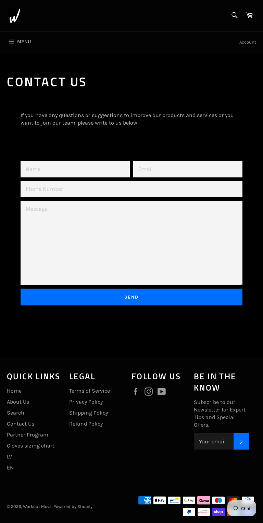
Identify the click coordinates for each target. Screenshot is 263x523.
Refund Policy (86, 423)
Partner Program (27, 434)
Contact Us (20, 423)
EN (10, 467)
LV (9, 456)
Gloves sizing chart (30, 445)
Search (15, 412)
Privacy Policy (86, 401)
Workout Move (37, 506)
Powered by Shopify (72, 506)
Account (247, 42)
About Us (18, 401)
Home (14, 390)
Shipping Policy (88, 412)
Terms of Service (89, 390)
